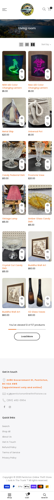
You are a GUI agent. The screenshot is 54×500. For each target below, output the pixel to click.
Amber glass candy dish (39, 220)
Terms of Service (11, 452)
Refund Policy (9, 447)
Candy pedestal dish (13, 175)
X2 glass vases (36, 311)
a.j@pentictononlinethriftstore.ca (26, 393)
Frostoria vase (36, 175)
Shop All (6, 431)
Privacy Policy (9, 457)
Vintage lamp (9, 218)
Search (6, 426)
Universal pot (35, 131)
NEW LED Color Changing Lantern (12, 86)
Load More (27, 336)
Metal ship (8, 131)
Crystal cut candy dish (12, 267)
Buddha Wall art (37, 265)
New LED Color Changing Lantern (38, 86)
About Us (7, 436)
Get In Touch (9, 441)
